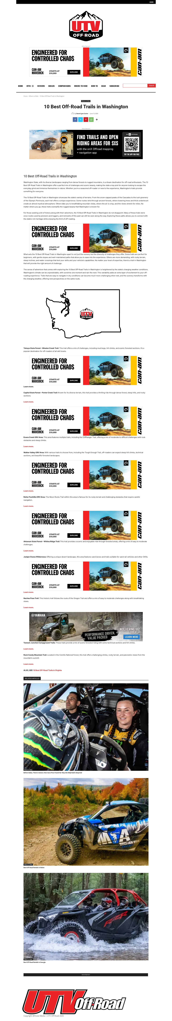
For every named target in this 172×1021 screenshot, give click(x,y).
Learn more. (29, 402)
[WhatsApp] (91, 119)
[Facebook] (75, 119)
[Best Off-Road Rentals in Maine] (86, 822)
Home (25, 96)
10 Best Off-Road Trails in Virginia (47, 670)
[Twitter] (80, 119)
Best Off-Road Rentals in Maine (34, 867)
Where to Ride (33, 96)
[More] (96, 119)
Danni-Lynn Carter (82, 113)
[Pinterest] (86, 119)
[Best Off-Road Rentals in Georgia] (86, 916)
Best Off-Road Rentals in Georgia (35, 962)
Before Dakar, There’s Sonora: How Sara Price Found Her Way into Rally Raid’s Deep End (53, 773)
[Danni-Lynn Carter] (73, 113)
